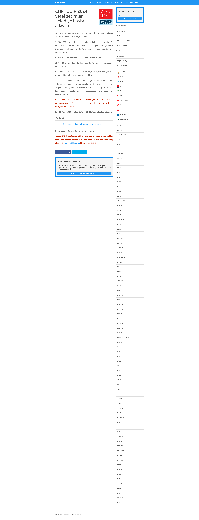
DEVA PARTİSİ (124, 114)
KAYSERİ (119, 299)
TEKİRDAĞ (120, 398)
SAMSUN (120, 380)
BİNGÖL (119, 177)
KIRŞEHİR (120, 309)
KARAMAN (120, 450)
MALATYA (120, 328)
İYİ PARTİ (122, 81)
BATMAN (120, 460)
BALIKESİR (120, 168)
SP (120, 109)
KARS (119, 290)
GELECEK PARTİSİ (125, 119)
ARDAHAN (120, 474)
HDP (121, 90)
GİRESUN (120, 252)
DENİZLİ (119, 215)
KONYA (119, 318)
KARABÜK (120, 488)
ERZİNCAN (120, 233)
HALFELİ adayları (122, 56)
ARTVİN (119, 158)
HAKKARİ (120, 262)
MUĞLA (119, 347)
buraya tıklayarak (72, 143)
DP (120, 105)
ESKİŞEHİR (120, 243)
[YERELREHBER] (60, 2)
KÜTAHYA (120, 323)
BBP (121, 95)
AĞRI (118, 139)
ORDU (119, 365)
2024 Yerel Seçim (119, 2)
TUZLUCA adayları (122, 36)
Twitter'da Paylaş (79, 152)
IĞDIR (119, 479)
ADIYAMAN (120, 130)
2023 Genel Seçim (108, 2)
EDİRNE (119, 224)
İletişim (142, 2)
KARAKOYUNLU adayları (124, 40)
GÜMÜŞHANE (121, 257)
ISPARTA (119, 271)
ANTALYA (120, 153)
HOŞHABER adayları (123, 61)
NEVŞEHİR (120, 356)
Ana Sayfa (92, 2)
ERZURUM (120, 238)
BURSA (119, 196)
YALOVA (119, 483)
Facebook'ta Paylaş (63, 152)
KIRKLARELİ (120, 304)
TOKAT (119, 403)
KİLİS (118, 493)
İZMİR (119, 285)
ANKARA (120, 149)
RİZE (118, 370)
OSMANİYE (120, 497)
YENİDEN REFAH (124, 100)
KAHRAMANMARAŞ (123, 337)
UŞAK (119, 422)
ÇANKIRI (119, 205)
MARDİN (119, 342)
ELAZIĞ (119, 229)
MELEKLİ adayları (122, 65)
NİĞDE (119, 361)
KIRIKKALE (120, 455)
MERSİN (119, 276)
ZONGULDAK (121, 436)
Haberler (99, 2)
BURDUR (119, 191)
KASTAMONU (121, 295)
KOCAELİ (119, 314)
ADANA (119, 125)
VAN (118, 427)
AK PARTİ (122, 72)
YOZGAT (119, 431)
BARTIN (119, 469)
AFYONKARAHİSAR (122, 134)
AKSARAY (120, 441)
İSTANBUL (120, 281)
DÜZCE (119, 502)
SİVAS (119, 394)
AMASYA (120, 144)
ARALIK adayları (122, 31)
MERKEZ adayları (122, 45)
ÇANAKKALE (121, 201)
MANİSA (119, 332)
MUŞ (118, 351)
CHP (121, 86)
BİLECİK (119, 172)
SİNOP (119, 389)
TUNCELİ (119, 413)
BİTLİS (119, 182)
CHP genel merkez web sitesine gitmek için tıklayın (84, 124)
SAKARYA (120, 375)
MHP (121, 76)
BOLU (119, 186)
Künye (136, 2)
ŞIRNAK (119, 464)
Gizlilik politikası (129, 2)
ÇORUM (119, 210)
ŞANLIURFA (120, 417)
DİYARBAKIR (120, 219)
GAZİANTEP (120, 248)
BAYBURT (120, 446)
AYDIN (119, 163)
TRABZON (120, 408)
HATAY (119, 266)
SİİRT (118, 384)
